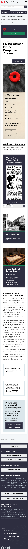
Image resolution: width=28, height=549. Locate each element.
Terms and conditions (11, 536)
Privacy (6, 539)
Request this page (11, 282)
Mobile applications (10, 533)
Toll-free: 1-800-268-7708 (14, 494)
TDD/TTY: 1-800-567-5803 (14, 498)
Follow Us (16, 446)
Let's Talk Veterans (14, 469)
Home (3, 16)
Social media (8, 531)
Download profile (18, 61)
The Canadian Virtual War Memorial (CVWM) (15, 19)
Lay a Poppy (14, 33)
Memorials (20, 16)
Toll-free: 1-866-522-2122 (14, 455)
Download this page (12, 284)
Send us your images (14, 424)
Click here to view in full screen (14, 202)
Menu (4, 12)
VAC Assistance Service (9, 478)
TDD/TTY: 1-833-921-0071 (14, 459)
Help (3, 528)
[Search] (25, 6)
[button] (4, 205)
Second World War (11, 238)
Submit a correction (14, 427)
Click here (15, 390)
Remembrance (11, 16)
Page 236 (8, 277)
